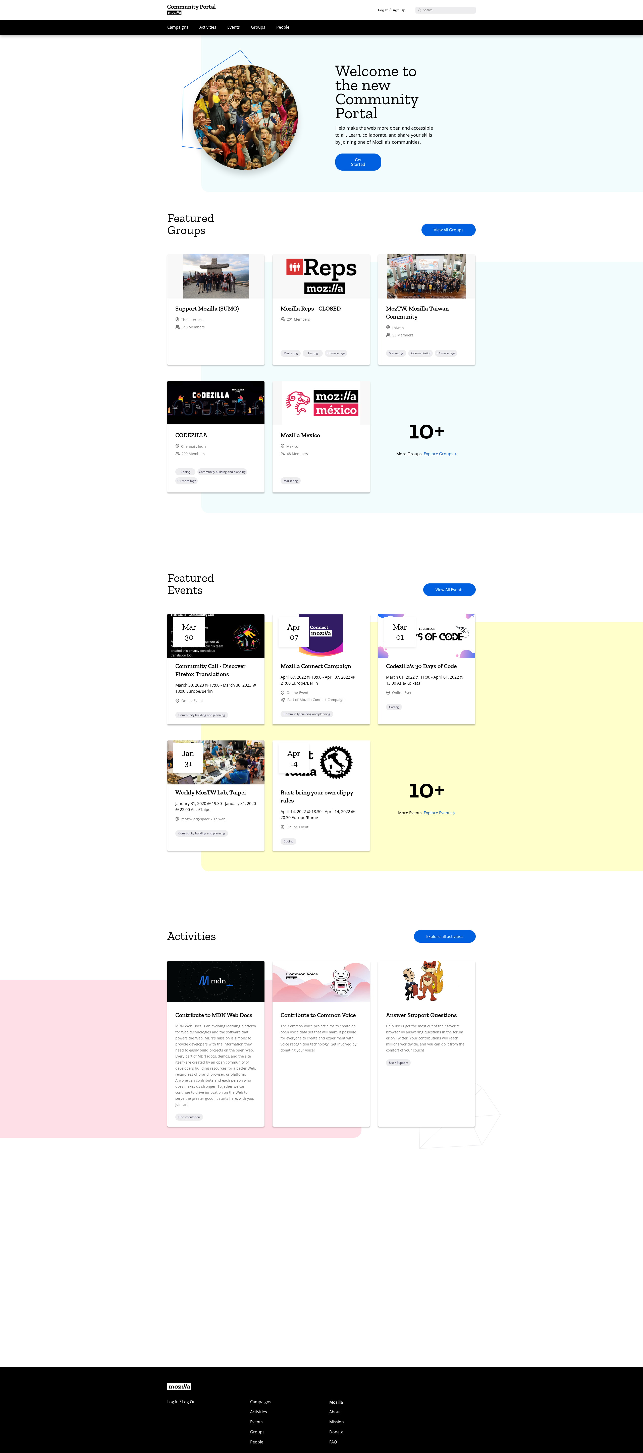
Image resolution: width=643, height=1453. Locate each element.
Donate (336, 1432)
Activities (207, 27)
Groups (258, 27)
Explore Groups (438, 454)
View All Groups (448, 230)
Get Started (358, 162)
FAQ (333, 1442)
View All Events (449, 589)
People (282, 27)
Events (233, 27)
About (335, 1412)
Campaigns (177, 27)
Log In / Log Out (182, 1402)
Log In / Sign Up (391, 10)
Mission (336, 1422)
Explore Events (438, 813)
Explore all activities (444, 936)
